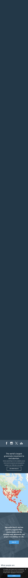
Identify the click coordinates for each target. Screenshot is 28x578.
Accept (14, 575)
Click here (13, 572)
